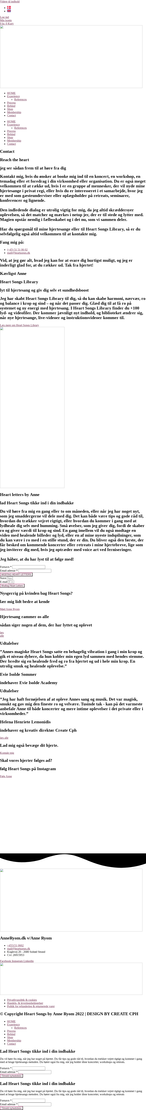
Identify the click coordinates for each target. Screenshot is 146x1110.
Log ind (4, 17)
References (20, 99)
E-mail (4, 581)
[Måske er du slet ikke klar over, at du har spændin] (131, 815)
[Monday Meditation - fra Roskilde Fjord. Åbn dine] (43, 805)
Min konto (6, 20)
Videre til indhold (10, 1)
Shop (10, 109)
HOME (11, 93)
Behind (11, 105)
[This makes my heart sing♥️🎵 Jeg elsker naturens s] (73, 805)
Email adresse (9, 570)
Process (11, 102)
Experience (13, 96)
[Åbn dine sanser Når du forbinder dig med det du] (14, 793)
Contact (11, 115)
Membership (14, 112)
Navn (3, 578)
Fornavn (6, 566)
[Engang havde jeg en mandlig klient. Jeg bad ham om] (102, 810)
